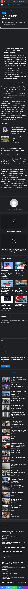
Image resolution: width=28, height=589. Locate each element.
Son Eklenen (14, 372)
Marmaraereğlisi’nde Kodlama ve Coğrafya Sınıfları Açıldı (17, 479)
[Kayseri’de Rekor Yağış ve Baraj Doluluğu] (6, 459)
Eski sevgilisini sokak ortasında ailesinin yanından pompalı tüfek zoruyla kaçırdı (17, 424)
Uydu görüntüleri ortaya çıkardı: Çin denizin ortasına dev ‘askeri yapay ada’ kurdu (18, 129)
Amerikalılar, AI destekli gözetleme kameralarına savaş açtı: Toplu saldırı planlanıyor (6, 273)
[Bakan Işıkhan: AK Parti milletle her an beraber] (6, 387)
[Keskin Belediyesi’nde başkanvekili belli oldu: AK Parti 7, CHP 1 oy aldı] (6, 473)
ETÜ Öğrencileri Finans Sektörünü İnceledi (17, 451)
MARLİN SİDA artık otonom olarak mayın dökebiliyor (7, 290)
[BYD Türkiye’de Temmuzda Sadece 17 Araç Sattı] (21, 299)
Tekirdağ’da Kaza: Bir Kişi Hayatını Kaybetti (18, 399)
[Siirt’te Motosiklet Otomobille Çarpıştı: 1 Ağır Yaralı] (6, 487)
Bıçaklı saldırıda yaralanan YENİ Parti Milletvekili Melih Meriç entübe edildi (18, 407)
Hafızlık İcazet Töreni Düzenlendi (16, 500)
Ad (2, 340)
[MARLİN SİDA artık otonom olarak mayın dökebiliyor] (7, 283)
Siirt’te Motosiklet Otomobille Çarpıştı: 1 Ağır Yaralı (18, 487)
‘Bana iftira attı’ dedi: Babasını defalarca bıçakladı (17, 507)
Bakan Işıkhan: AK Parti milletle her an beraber (17, 385)
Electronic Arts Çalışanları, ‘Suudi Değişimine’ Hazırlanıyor (18, 139)
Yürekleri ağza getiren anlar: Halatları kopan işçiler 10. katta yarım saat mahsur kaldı (18, 415)
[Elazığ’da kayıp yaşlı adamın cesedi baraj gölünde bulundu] (6, 393)
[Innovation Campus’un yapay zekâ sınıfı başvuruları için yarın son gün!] (7, 299)
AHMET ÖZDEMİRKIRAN (9, 22)
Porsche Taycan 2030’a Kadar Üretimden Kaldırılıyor (21, 290)
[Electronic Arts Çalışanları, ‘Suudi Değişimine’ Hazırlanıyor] (5, 139)
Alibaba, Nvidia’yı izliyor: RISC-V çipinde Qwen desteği (21, 272)
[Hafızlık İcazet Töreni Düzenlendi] (6, 501)
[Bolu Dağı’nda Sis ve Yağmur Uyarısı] (6, 466)
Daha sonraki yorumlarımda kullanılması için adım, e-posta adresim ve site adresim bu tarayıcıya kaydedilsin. (14, 359)
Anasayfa (4, 10)
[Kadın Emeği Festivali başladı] (6, 439)
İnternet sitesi (4, 351)
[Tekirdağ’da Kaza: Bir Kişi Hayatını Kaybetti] (6, 401)
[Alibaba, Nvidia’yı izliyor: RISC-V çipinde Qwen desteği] (21, 265)
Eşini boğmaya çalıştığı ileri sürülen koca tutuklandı (18, 431)
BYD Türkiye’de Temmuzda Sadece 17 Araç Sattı (21, 305)
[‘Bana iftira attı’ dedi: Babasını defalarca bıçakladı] (6, 508)
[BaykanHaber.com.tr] (14, 4)
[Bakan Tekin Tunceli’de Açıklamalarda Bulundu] (6, 494)
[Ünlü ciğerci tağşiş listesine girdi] (6, 515)
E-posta (3, 346)
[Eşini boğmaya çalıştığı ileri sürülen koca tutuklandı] (6, 432)
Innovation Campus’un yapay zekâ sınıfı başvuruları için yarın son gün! (7, 306)
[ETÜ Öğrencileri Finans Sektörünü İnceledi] (6, 453)
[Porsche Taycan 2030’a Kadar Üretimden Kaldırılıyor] (21, 283)
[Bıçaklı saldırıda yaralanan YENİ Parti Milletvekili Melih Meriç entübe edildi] (6, 407)
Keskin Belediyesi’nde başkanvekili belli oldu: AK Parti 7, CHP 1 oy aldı (18, 472)
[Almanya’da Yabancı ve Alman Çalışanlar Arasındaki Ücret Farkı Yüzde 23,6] (6, 445)
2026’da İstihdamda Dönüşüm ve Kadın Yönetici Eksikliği (18, 379)
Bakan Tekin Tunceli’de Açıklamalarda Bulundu (17, 493)
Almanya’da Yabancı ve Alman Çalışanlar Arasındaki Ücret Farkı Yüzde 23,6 (18, 445)
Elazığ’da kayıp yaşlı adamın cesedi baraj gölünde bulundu (18, 393)
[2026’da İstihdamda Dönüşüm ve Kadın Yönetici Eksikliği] (6, 379)
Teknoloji (10, 10)
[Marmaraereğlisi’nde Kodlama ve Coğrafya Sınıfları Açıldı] (6, 480)
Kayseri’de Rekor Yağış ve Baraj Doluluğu (18, 458)
